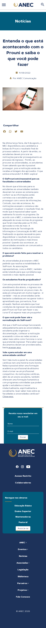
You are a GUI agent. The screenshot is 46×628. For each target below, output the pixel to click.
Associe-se (23, 528)
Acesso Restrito (23, 476)
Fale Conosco (23, 596)
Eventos (22, 549)
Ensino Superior (23, 511)
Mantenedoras (23, 516)
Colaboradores (23, 482)
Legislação (23, 569)
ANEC (22, 542)
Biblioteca (23, 576)
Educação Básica (23, 505)
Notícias (23, 556)
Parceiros (22, 583)
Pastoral (23, 522)
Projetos (22, 590)
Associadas (22, 562)
